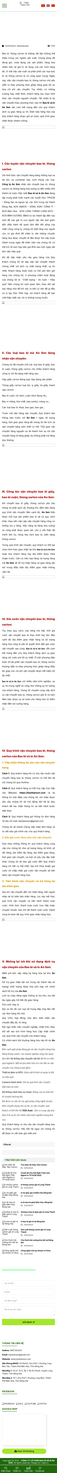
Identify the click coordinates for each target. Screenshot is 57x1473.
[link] (28, 1166)
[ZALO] (19, 1403)
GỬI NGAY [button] (28, 1322)
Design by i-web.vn (40, 1463)
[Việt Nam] (43, 5)
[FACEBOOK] (8, 1403)
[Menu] (4, 5)
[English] (48, 5)
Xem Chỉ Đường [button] (25, 1451)
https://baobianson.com (33, 792)
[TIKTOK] (42, 1403)
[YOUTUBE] (30, 1403)
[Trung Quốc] (53, 5)
